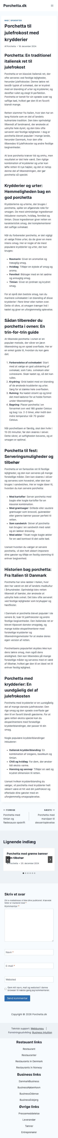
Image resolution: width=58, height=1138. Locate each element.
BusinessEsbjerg (29, 1099)
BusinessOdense (29, 1093)
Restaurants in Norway (29, 1067)
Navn (10, 952)
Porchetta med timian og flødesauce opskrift (14, 816)
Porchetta (11, 46)
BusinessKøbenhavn (29, 1087)
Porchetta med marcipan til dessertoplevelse (45, 816)
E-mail (10, 966)
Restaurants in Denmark (29, 1061)
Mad (7, 20)
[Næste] (50, 859)
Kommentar (12, 906)
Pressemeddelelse (29, 1113)
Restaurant (29, 1049)
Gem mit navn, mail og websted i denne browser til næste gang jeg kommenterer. (29, 989)
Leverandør (29, 1119)
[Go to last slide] (8, 859)
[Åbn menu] (52, 5)
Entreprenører (29, 1132)
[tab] (23, 873)
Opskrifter (16, 20)
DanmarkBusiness (29, 1081)
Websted (11, 979)
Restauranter (29, 1055)
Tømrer (29, 1126)
